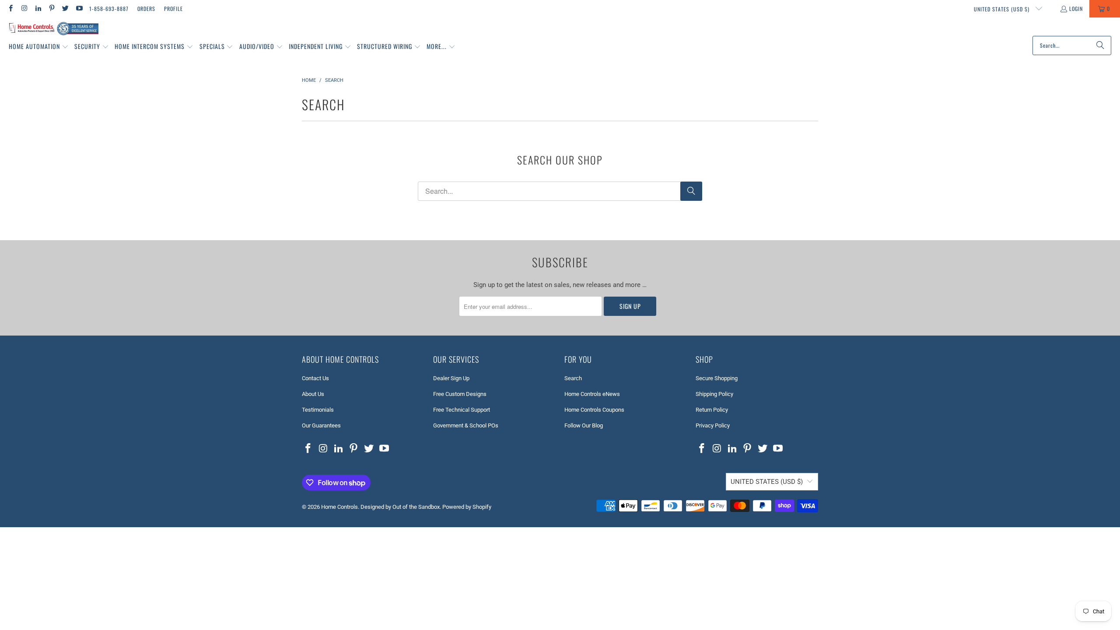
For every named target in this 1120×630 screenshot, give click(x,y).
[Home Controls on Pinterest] (51, 8)
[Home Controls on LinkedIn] (38, 8)
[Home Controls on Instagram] (24, 8)
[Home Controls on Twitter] (65, 8)
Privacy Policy (713, 425)
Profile (173, 8)
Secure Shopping (717, 378)
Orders (146, 8)
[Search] (1100, 45)
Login (1076, 8)
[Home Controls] (53, 29)
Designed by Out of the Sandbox (400, 507)
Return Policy (712, 409)
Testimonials (318, 409)
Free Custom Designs (459, 394)
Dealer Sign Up (451, 378)
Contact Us (315, 378)
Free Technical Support (461, 409)
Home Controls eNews (592, 394)
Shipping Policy (714, 394)
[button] (39, 47)
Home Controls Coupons (594, 409)
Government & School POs (465, 425)
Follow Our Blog (583, 425)
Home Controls (339, 507)
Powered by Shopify (466, 507)
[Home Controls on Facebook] (10, 8)
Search (573, 378)
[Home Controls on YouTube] (78, 8)
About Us (313, 394)
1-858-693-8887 (109, 8)
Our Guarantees (321, 425)
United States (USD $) (1002, 9)
